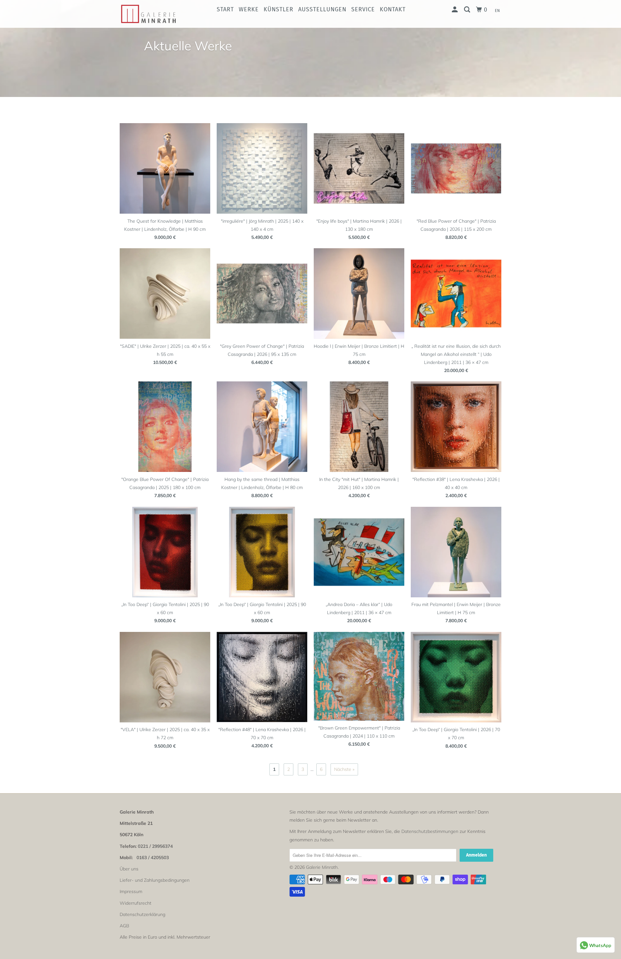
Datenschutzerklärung (142, 914)
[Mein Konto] (456, 9)
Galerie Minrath (322, 867)
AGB (124, 926)
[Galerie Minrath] (153, 14)
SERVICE (363, 9)
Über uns (129, 869)
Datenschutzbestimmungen (429, 831)
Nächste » (344, 769)
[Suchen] (468, 9)
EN (497, 10)
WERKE (249, 9)
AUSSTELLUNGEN (322, 9)
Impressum (131, 891)
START (225, 9)
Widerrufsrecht (135, 903)
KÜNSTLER (278, 9)
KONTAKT (393, 9)
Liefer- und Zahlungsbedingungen (155, 880)
